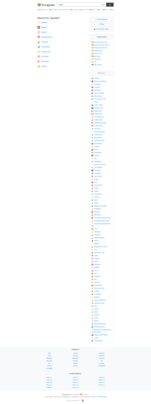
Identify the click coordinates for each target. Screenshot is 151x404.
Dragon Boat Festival (99, 335)
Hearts (95, 191)
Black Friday (96, 96)
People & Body (53, 9)
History (95, 179)
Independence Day (98, 123)
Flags (112, 9)
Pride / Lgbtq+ (97, 105)
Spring (94, 309)
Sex (94, 273)
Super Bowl (96, 285)
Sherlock (95, 276)
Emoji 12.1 (75, 382)
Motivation (96, 232)
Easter (94, 338)
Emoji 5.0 (75, 380)
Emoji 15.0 (102, 385)
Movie (94, 149)
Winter (94, 321)
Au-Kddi (49, 366)
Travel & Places (83, 9)
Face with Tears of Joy (99, 42)
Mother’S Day (97, 120)
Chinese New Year (98, 324)
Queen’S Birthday (98, 300)
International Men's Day (100, 221)
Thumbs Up (96, 59)
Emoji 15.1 (49, 387)
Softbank (101, 363)
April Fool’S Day (97, 252)
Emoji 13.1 (49, 385)
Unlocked (42, 42)
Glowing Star (43, 51)
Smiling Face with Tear (99, 48)
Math (94, 200)
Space (94, 255)
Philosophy (96, 152)
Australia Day (97, 108)
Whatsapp (49, 358)
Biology (95, 78)
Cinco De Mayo (97, 93)
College (95, 291)
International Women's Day (101, 218)
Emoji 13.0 (102, 382)
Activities (92, 9)
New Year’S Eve (97, 288)
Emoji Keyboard (101, 19)
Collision (42, 66)
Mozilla (75, 363)
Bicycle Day (96, 138)
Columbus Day (97, 117)
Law (94, 249)
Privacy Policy (102, 397)
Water (94, 312)
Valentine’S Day (97, 303)
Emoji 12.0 (49, 382)
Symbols (105, 9)
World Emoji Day (98, 327)
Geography (96, 161)
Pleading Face (96, 50)
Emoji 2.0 (75, 377)
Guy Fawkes (96, 167)
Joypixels (101, 358)
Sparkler (42, 27)
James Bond (96, 185)
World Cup (96, 215)
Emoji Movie (96, 143)
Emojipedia (49, 368)
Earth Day (96, 129)
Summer (95, 197)
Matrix (94, 203)
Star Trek (95, 282)
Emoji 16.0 (75, 387)
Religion (95, 267)
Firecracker (43, 61)
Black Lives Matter (98, 81)
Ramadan (95, 264)
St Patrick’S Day (97, 140)
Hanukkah (96, 90)
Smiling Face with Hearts (100, 45)
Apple (49, 353)
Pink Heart (43, 56)
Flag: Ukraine (96, 65)
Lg (49, 363)
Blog (102, 24)
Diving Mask (43, 47)
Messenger (75, 358)
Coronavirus (96, 194)
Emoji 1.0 (49, 377)
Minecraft (95, 212)
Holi (94, 182)
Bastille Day (96, 111)
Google (75, 353)
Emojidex (75, 361)
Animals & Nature (64, 9)
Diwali (94, 102)
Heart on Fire (96, 53)
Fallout (94, 241)
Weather (95, 244)
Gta (94, 158)
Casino (95, 188)
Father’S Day (96, 126)
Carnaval (95, 87)
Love (94, 229)
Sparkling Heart (44, 37)
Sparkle (42, 32)
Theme (102, 73)
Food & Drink (74, 9)
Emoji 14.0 (75, 385)
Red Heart (95, 56)
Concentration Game (101, 29)
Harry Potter (96, 176)
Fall (93, 279)
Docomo (75, 366)
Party (94, 261)
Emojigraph (48, 5)
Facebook (101, 353)
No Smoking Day (98, 132)
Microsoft (101, 356)
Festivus (95, 146)
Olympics (95, 235)
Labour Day (96, 135)
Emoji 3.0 (101, 377)
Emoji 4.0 (49, 380)
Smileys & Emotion (42, 9)
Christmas (96, 84)
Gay (94, 306)
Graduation (96, 294)
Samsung (75, 356)
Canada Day (96, 114)
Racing (95, 315)
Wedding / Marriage (99, 206)
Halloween (96, 173)
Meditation (96, 209)
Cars (94, 270)
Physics (95, 155)
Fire (93, 62)
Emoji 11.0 (102, 380)
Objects (98, 9)
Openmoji (49, 361)
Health (94, 318)
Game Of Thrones (98, 164)
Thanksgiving (97, 341)
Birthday (95, 297)
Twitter (49, 356)
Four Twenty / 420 (98, 99)
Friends (95, 258)
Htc (102, 361)
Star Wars (96, 170)
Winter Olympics (98, 238)
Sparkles (42, 22)
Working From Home (99, 246)
